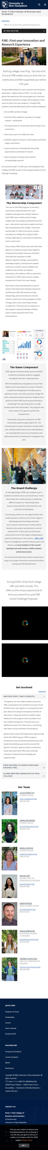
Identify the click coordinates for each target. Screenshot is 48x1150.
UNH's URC (39, 538)
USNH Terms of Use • (31, 1085)
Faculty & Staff (10, 1034)
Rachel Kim (25, 876)
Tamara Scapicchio (28, 958)
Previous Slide (35, 187)
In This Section (11, 31)
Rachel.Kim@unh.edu (27, 884)
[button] (42, 691)
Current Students (11, 1057)
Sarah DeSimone (27, 820)
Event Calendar (10, 1028)
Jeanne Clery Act (11, 1091)
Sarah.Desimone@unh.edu (29, 826)
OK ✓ (24, 1145)
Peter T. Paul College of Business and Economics (21, 12)
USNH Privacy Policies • (14, 1085)
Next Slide (39, 187)
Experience (6, 21)
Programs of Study (12, 1012)
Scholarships (9, 1017)
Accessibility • (10, 1088)
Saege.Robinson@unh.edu (29, 939)
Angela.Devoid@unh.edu (28, 854)
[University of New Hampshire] (16, 4)
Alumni (7, 1063)
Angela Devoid (26, 848)
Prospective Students (13, 1051)
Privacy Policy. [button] (27, 1140)
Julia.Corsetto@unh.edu (28, 799)
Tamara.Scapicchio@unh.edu (30, 967)
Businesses (9, 1068)
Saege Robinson (27, 931)
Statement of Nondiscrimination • (28, 1088)
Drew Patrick (26, 903)
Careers (8, 1023)
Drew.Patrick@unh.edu (28, 909)
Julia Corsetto (27, 793)
